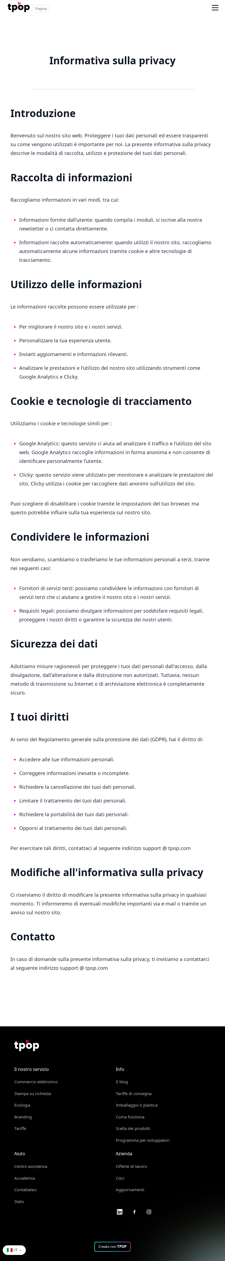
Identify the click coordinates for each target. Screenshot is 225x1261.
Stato (19, 1201)
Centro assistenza (30, 1166)
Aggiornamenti (130, 1189)
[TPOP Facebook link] (134, 1212)
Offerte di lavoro (131, 1166)
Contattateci (25, 1189)
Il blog (122, 1081)
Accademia (24, 1178)
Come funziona (130, 1117)
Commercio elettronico (36, 1081)
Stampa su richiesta (32, 1093)
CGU (120, 1178)
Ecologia (22, 1105)
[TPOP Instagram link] (149, 1212)
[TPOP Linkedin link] (119, 1212)
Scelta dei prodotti (133, 1128)
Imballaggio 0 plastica (137, 1105)
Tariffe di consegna (133, 1093)
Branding (23, 1117)
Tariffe (20, 1128)
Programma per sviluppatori (143, 1140)
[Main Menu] (215, 7)
